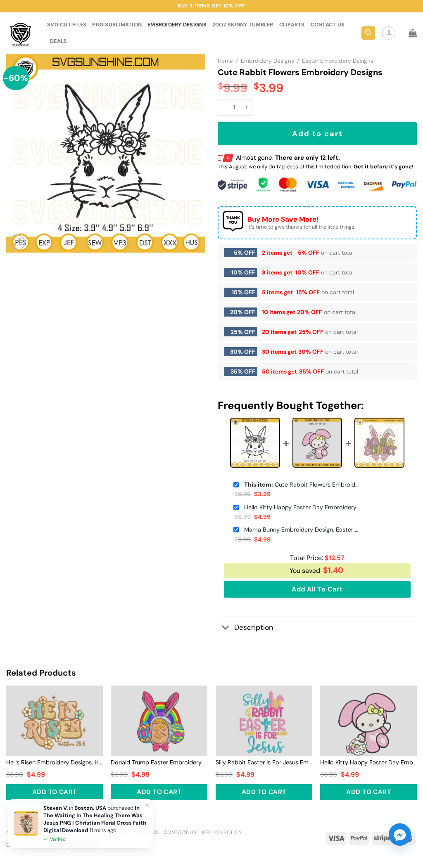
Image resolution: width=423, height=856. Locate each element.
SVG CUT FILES (66, 24)
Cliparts (292, 24)
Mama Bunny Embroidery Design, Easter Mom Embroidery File (302, 529)
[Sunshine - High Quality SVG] (20, 33)
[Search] (368, 33)
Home (225, 60)
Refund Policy (222, 832)
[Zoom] (17, 242)
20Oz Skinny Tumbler (242, 24)
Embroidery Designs (177, 24)
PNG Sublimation (117, 24)
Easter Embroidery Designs (337, 60)
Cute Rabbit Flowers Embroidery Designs (302, 484)
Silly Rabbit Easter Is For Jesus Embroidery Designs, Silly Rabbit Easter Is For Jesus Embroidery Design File (264, 762)
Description (253, 627)
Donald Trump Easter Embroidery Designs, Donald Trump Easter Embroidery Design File (159, 762)
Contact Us (180, 832)
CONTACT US (328, 24)
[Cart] (413, 33)
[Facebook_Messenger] (400, 834)
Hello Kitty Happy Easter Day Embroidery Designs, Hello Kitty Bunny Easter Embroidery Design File (302, 507)
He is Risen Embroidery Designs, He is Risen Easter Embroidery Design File (54, 762)
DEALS (58, 41)
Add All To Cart (317, 589)
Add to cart (317, 134)
